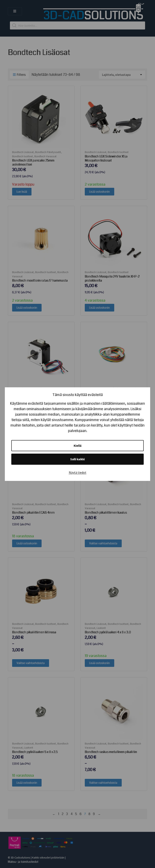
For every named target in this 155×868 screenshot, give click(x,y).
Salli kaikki (77, 459)
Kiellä (78, 446)
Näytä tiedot (77, 472)
